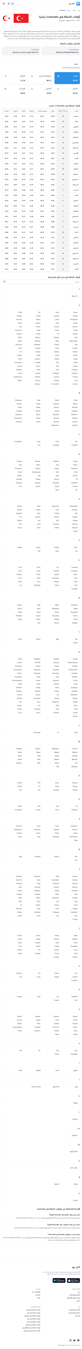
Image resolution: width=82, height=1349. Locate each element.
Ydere (38, 1024)
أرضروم (75, 1070)
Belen (20, 407)
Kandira (75, 666)
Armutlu (37, 362)
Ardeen (56, 359)
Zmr (20, 1050)
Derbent (37, 468)
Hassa (38, 612)
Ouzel (57, 810)
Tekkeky (75, 939)
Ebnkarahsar (74, 506)
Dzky (57, 490)
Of (77, 806)
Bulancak (19, 422)
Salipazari (37, 876)
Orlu (39, 806)
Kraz (38, 702)
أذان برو (72, 3)
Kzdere (75, 716)
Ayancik (37, 373)
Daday (75, 461)
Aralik (38, 355)
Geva (20, 571)
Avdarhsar (55, 373)
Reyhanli (37, 856)
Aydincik (37, 377)
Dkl (39, 476)
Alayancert (18, 330)
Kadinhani (37, 659)
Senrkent (37, 894)
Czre (38, 445)
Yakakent (56, 1016)
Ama (76, 344)
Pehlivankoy (18, 829)
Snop (20, 901)
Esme (38, 528)
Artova (38, 366)
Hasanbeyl (74, 612)
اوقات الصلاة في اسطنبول (31, 1330)
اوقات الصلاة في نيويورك (32, 1316)
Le (58, 732)
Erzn (20, 524)
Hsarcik (56, 623)
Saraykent (56, 883)
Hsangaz (75, 623)
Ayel (76, 380)
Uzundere (74, 980)
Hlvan (38, 619)
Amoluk (75, 348)
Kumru (75, 713)
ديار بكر (75, 1119)
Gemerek (56, 571)
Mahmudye (55, 749)
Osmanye (75, 810)
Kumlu (20, 709)
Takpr (76, 935)
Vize (76, 1000)
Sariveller (37, 887)
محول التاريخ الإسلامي (73, 1298)
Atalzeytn (74, 373)
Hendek (56, 619)
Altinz (57, 341)
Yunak (57, 1034)
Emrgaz (75, 517)
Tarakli (57, 935)
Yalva (57, 1020)
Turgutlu (37, 953)
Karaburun (18, 666)
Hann (38, 608)
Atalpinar (19, 370)
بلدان (74, 10)
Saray (38, 880)
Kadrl (20, 659)
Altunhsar (37, 341)
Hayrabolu (55, 616)
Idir (76, 639)
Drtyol (57, 486)
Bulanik (75, 425)
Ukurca (56, 973)
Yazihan (56, 1024)
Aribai (20, 359)
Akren (20, 323)
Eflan (38, 506)
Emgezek (19, 513)
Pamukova (74, 826)
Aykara (19, 380)
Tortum (38, 946)
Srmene (38, 905)
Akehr (57, 319)
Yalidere (37, 1016)
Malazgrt (19, 749)
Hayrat (38, 616)
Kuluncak (37, 709)
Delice (38, 465)
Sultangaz (56, 912)
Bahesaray (18, 400)
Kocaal (38, 695)
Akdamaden (74, 319)
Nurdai (20, 786)
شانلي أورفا (74, 1151)
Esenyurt (75, 528)
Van (57, 997)
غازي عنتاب (74, 1168)
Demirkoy (74, 468)
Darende (37, 461)
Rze (76, 860)
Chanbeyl (74, 445)
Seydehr (19, 894)
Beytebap (56, 414)
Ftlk (39, 551)
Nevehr (75, 786)
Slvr (57, 901)
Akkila (75, 323)
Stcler (57, 908)
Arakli (57, 355)
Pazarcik (75, 829)
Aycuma (56, 377)
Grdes (20, 582)
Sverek (20, 916)
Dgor (57, 476)
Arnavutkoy (18, 362)
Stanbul (75, 908)
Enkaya (56, 517)
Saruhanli (75, 891)
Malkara (75, 752)
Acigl (57, 312)
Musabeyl (74, 766)
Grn (20, 585)
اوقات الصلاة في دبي (33, 1319)
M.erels (75, 749)
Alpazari (19, 334)
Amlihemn (37, 344)
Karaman (75, 673)
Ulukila (56, 977)
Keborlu (56, 684)
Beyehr (38, 411)
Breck (38, 422)
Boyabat (56, 418)
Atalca (38, 370)
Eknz (57, 510)
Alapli (38, 330)
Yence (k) (56, 1027)
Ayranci (75, 384)
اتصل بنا (37, 1295)
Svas (57, 916)
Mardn (20, 752)
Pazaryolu (37, 829)
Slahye (38, 898)
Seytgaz (75, 898)
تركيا (68, 10)
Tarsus (38, 935)
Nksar (57, 786)
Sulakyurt (19, 908)
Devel (20, 472)
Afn (39, 312)
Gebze (38, 567)
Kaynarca (56, 680)
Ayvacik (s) (55, 384)
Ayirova (37, 380)
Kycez (38, 713)
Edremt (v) (55, 506)
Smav (38, 901)
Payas (57, 826)
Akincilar (19, 319)
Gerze (38, 571)
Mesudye (75, 759)
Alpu (76, 337)
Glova (20, 578)
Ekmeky (75, 510)
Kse (39, 705)
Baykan (56, 407)
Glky (76, 578)
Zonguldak (74, 1054)
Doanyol (37, 483)
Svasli (38, 916)
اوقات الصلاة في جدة (33, 1322)
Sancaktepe (55, 880)
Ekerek (19, 506)
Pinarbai (19, 833)
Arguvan (37, 359)
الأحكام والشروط (74, 1310)
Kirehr (38, 687)
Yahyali (75, 1016)
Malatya (37, 749)
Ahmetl (75, 316)
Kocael (19, 695)
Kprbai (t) (55, 702)
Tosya (76, 950)
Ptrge (76, 840)
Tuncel (57, 953)
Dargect (19, 461)
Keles (38, 684)
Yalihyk (19, 1016)
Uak (76, 973)
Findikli (19, 547)
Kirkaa (57, 691)
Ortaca (20, 806)
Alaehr (57, 330)
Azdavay (37, 384)
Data (57, 465)
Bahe (38, 400)
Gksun (38, 574)
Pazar (38, 826)
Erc (21, 517)
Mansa (38, 752)
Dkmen (19, 476)
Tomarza (37, 943)
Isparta (75, 643)
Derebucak (18, 468)
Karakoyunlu (18, 670)
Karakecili (37, 670)
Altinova (37, 337)
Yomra (20, 1031)
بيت (79, 10)
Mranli (20, 759)
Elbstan (19, 510)
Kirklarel (37, 691)
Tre (39, 950)
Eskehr (57, 528)
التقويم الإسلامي (74, 1295)
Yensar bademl (17, 1027)
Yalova (75, 1020)
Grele (76, 585)
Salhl (57, 876)
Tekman (56, 939)
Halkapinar (55, 608)
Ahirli (20, 312)
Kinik (57, 687)
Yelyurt (75, 1027)
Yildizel (56, 1031)
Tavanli (19, 935)
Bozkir (38, 418)
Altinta (20, 337)
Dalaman (56, 461)
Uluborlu (19, 973)
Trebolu (19, 950)
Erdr (57, 520)
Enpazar (37, 517)
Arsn (57, 366)
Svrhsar (75, 919)
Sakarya (75, 876)
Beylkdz (19, 411)
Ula (39, 973)
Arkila (76, 362)
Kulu (57, 709)
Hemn (76, 619)
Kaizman (56, 662)
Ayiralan (56, 380)
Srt (21, 905)
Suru (76, 916)
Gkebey (56, 574)
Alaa (20, 327)
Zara (57, 1050)
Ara (21, 352)
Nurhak (75, 790)
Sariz (20, 887)
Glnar (38, 578)
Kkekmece (74, 695)
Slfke (20, 898)
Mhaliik (56, 759)
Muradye (19, 763)
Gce (57, 567)
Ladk (76, 732)
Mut (57, 766)
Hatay (20, 612)
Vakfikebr (74, 997)
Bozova (75, 422)
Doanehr (19, 479)
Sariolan (56, 887)
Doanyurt (19, 483)
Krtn (57, 705)
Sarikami (19, 883)
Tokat (57, 943)
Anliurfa (56, 352)
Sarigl (38, 883)
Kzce (20, 713)
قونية (76, 1184)
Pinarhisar (56, 837)
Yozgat (75, 1034)
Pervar (38, 833)
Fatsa (76, 547)
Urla (20, 977)
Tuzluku (56, 957)
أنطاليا (38, 1070)
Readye (56, 856)
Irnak (20, 639)
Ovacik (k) (18, 810)
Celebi (57, 441)
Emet (38, 513)
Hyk (39, 623)
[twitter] (74, 1340)
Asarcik (19, 366)
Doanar (38, 479)
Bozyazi (56, 422)
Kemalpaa (74, 687)
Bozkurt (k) (18, 418)
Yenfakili (37, 1027)
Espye (20, 528)
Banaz (38, 404)
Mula (38, 763)
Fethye (38, 547)
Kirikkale (75, 691)
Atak (57, 370)
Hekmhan (19, 616)
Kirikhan (19, 687)
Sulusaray (37, 912)
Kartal (38, 677)
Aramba (19, 355)
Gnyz (38, 582)
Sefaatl (57, 891)
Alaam (75, 330)
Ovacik (38, 810)
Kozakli (19, 698)
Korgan (75, 698)
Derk (57, 472)
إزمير (76, 1086)
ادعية (78, 1301)
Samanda (19, 876)
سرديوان (75, 1135)
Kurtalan (56, 713)
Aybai (20, 373)
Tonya (20, 943)
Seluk (57, 894)
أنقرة (20, 1070)
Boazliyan (19, 414)
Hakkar (19, 605)
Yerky (76, 1031)
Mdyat (57, 756)
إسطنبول (55, 1086)
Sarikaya (75, 887)
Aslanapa (75, 370)
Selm (76, 894)
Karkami (75, 677)
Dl (77, 479)
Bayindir (75, 407)
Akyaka (56, 327)
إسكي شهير (36, 1086)
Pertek (57, 833)
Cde (76, 441)
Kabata (75, 659)
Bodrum (75, 418)
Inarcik (38, 639)
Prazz (20, 837)
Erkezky (75, 524)
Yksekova (37, 1031)
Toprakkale (74, 946)
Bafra (76, 400)
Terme (76, 943)
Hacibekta (74, 605)
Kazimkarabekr (17, 680)
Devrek (75, 476)
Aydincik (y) (18, 377)
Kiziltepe (19, 691)
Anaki (57, 348)
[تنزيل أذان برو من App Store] (73, 1280)
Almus (38, 334)
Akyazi (38, 327)
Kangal (56, 666)
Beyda (57, 411)
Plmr (38, 837)
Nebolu (19, 783)
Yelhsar (19, 1024)
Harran (20, 608)
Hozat (20, 619)
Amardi (56, 344)
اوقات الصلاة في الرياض (32, 1325)
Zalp (76, 1050)
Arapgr (75, 359)
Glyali (76, 582)
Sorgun (56, 905)
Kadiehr (56, 659)
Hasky (57, 612)
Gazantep (75, 567)
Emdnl (57, 513)
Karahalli (56, 670)
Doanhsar (74, 483)
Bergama (75, 411)
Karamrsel (55, 673)
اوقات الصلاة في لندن (33, 1313)
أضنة (57, 1070)
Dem (20, 465)
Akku (57, 323)
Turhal (20, 953)
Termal (20, 939)
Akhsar (38, 319)
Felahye (56, 547)
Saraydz (75, 883)
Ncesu (57, 783)
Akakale (19, 316)
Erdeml (75, 520)
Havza (75, 616)
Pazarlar (56, 829)
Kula (76, 709)
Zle (39, 1050)
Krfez (76, 705)
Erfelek (19, 520)
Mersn (20, 756)
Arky (57, 362)
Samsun (75, 880)
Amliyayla (18, 344)
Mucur (57, 763)
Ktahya (19, 705)
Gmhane (56, 582)
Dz (77, 490)
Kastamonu (18, 677)
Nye (39, 790)
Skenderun (55, 898)
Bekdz (38, 407)
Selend (20, 891)
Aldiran (75, 334)
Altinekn (56, 337)
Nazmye (75, 783)
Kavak (75, 680)
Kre (21, 702)
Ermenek (56, 524)
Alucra (20, 341)
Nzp (20, 790)
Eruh (38, 524)
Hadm (57, 605)
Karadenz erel (73, 670)
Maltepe (56, 752)
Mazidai (75, 756)
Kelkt (20, 684)
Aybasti (75, 377)
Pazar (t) (19, 826)
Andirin (75, 352)
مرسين (75, 1200)
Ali (58, 334)
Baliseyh (56, 404)
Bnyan (38, 414)
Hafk (38, 605)
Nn (39, 786)
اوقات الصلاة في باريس (33, 1310)
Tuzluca (75, 957)
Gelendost (74, 571)
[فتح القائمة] (3, 3)
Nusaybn (56, 790)
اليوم (76, 64)
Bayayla (19, 404)
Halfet (76, 608)
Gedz (20, 567)
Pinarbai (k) (74, 837)
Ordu (57, 806)
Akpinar (37, 323)
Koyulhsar (37, 698)
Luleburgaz (36, 732)
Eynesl (75, 531)
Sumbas (19, 912)
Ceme (38, 441)
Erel (39, 520)
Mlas (38, 759)
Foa (76, 551)
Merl (38, 756)
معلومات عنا (36, 1292)
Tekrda (38, 939)
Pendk (76, 833)
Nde (39, 783)
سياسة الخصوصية (74, 1313)
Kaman (19, 662)
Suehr (38, 908)
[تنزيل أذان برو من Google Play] (59, 1280)
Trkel (76, 953)
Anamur (37, 348)
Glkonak (19, 574)
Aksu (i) (75, 327)
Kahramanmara (73, 662)
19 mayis (75, 296)
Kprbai (75, 702)
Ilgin (57, 639)
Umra (38, 977)
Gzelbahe (75, 589)
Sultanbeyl (74, 912)
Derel (76, 472)
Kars (57, 677)
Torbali (56, 946)
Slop (76, 901)
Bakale (75, 404)
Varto (38, 997)
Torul (20, 946)
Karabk (38, 666)
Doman (75, 486)
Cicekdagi (56, 445)
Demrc (57, 468)
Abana (75, 312)
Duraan (38, 486)
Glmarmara (55, 578)
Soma (76, 905)
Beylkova (74, 414)
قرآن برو (77, 1316)
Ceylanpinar (18, 441)
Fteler (57, 551)
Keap (76, 684)
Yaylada (75, 1024)
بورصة (75, 1103)
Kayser (38, 680)
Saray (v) (19, 880)
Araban (75, 355)
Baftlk (57, 400)
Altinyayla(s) (73, 341)
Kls (58, 695)
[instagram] (70, 1340)
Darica (75, 465)
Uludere (75, 977)
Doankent (56, 483)
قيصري (56, 1184)
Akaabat (56, 316)
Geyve (75, 574)
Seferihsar (37, 891)
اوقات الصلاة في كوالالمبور (31, 1328)
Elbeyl (38, 510)
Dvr (20, 486)
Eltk (76, 513)
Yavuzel (19, 1020)
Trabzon (56, 950)
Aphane (37, 352)
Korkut (56, 698)
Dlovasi (56, 479)
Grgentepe (37, 585)
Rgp (20, 856)
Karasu (19, 673)
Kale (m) (37, 662)
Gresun (56, 585)
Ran (76, 856)
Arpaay (75, 366)
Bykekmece (55, 425)
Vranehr (56, 1000)
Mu (76, 763)
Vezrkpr (19, 997)
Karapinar (37, 673)
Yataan (38, 1020)
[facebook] (78, 1340)
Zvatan (57, 1054)
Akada (38, 316)
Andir (20, 348)
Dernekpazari (36, 472)
